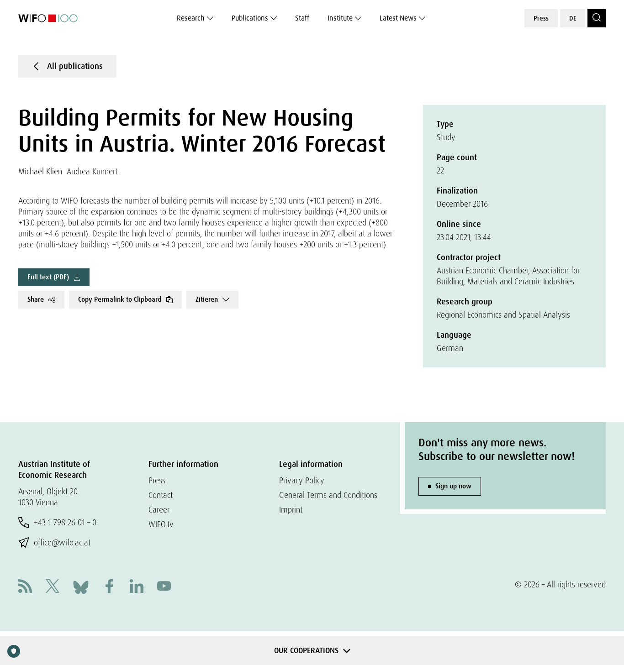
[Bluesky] (81, 586)
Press (541, 18)
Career (158, 509)
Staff (302, 18)
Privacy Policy (301, 480)
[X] (52, 587)
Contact (160, 495)
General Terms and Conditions (328, 495)
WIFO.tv (161, 524)
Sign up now (453, 486)
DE (572, 18)
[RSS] (25, 587)
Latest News (398, 18)
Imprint (290, 509)
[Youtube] (164, 587)
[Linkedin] (136, 587)
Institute (340, 18)
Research (191, 18)
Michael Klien (40, 171)
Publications (250, 18)
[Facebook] (109, 587)
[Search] (596, 18)
